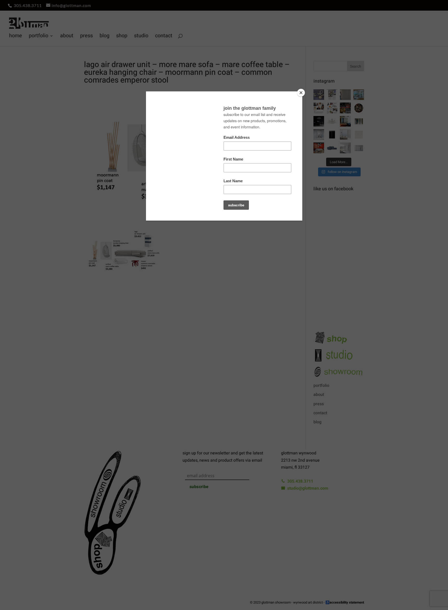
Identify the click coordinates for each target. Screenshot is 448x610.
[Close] (301, 93)
